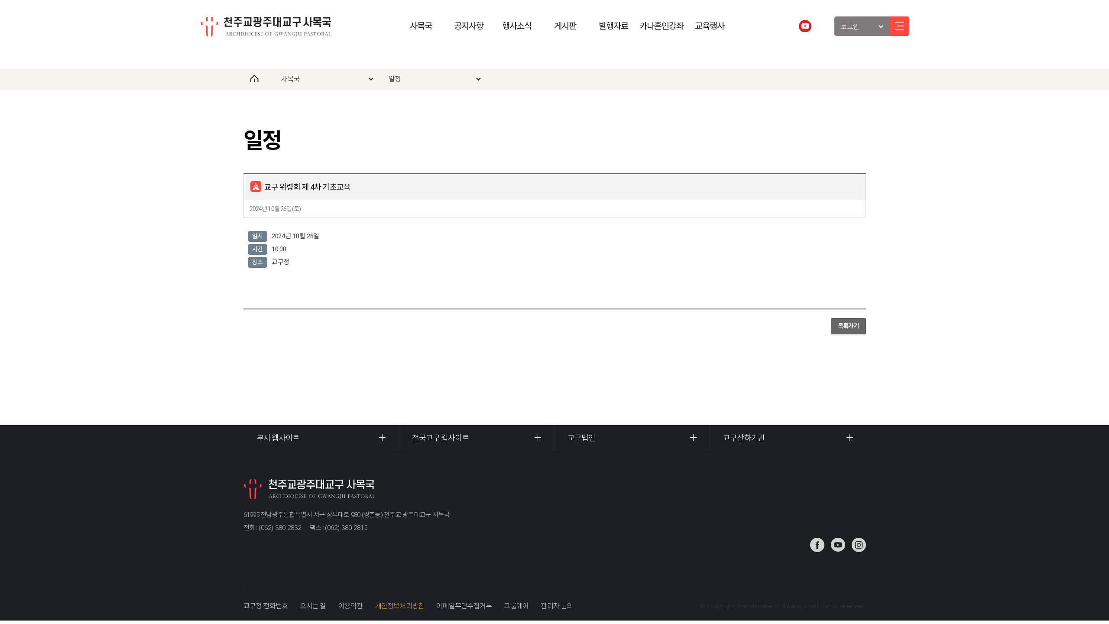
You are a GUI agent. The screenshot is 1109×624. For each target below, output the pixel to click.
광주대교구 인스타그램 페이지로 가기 (859, 545)
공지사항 (468, 26)
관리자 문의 (557, 606)
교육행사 (709, 26)
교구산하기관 (744, 437)
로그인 (850, 27)
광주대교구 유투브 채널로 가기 (838, 545)
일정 (395, 79)
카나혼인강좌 (661, 26)
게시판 (565, 26)
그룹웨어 (516, 606)
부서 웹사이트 (278, 437)
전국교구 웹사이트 (440, 437)
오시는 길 (313, 606)
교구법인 (581, 437)
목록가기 (848, 325)
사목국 (421, 26)
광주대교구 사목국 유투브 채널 (805, 26)
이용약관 (350, 606)
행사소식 (517, 26)
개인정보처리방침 (400, 606)
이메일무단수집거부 (464, 606)
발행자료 (613, 26)
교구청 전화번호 (265, 606)
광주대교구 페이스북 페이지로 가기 (817, 545)
